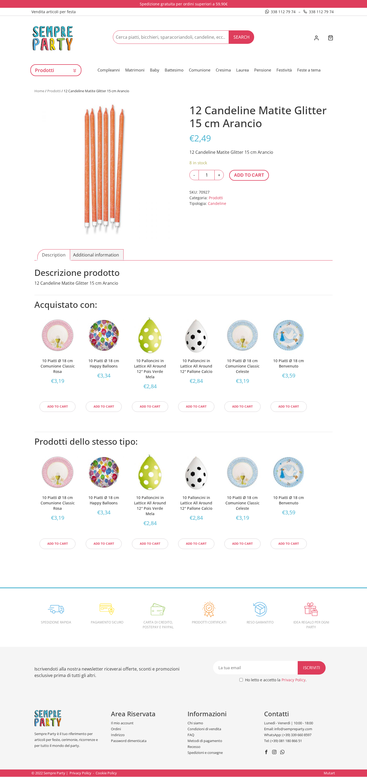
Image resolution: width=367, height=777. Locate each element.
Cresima (223, 70)
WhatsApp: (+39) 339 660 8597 (287, 734)
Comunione (199, 70)
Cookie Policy (106, 773)
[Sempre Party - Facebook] (267, 752)
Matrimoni (135, 70)
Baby (154, 70)
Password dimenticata (128, 740)
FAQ (191, 734)
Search (241, 37)
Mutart (329, 773)
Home (39, 90)
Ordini (116, 728)
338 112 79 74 (283, 11)
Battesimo (174, 70)
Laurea (242, 70)
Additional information (96, 255)
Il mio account (122, 723)
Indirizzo (118, 734)
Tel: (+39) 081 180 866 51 (283, 740)
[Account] (316, 38)
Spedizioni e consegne (205, 752)
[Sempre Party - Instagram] (275, 752)
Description (54, 255)
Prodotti (54, 90)
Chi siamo (195, 723)
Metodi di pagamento (205, 740)
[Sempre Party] (53, 38)
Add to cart (249, 175)
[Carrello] (330, 38)
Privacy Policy (293, 679)
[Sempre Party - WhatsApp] (283, 752)
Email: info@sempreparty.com (288, 728)
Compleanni (109, 70)
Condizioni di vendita (204, 728)
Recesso (194, 746)
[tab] (53, 255)
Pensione (262, 70)
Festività (284, 70)
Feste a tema (309, 70)
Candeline (217, 203)
